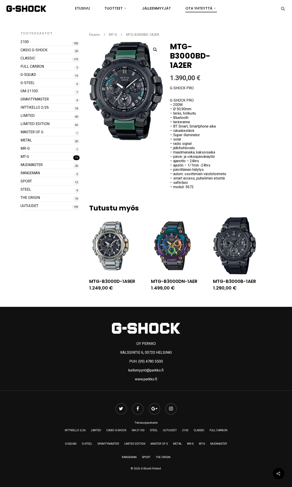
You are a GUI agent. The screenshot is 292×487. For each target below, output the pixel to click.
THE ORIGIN (30, 197)
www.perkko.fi (146, 379)
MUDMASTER (32, 165)
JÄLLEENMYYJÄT (156, 8)
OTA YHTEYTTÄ (198, 8)
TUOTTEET (113, 8)
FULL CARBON (32, 66)
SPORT (26, 181)
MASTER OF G (32, 132)
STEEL (26, 189)
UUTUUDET (29, 206)
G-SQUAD (28, 74)
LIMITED (28, 115)
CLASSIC (28, 58)
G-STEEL (28, 83)
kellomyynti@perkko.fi (146, 370)
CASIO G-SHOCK (34, 50)
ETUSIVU (82, 8)
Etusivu (94, 35)
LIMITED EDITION (35, 124)
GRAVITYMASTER (35, 99)
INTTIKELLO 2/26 (35, 107)
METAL (26, 140)
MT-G (25, 156)
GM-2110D (29, 91)
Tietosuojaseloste (146, 422)
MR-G (25, 148)
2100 (25, 42)
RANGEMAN (30, 173)
